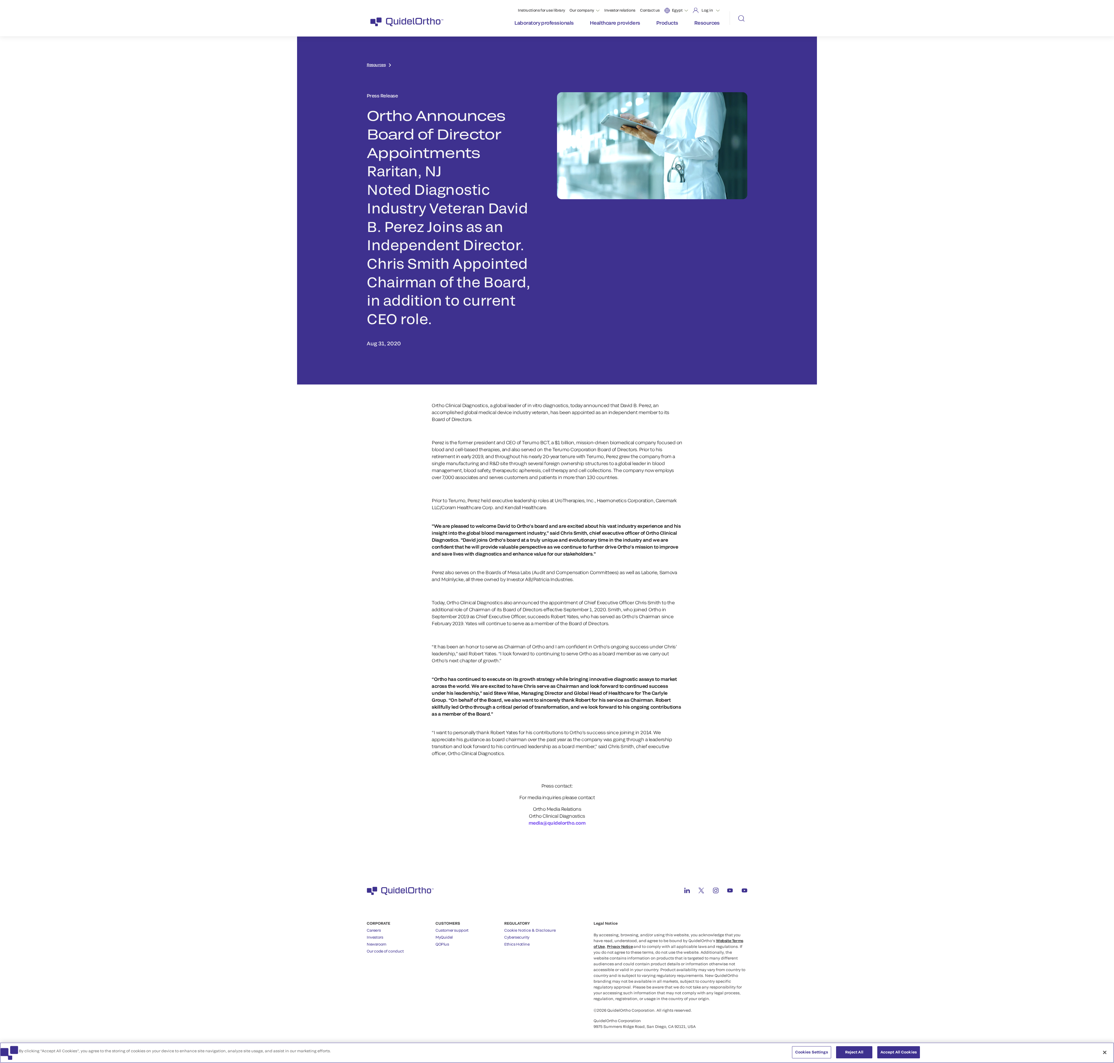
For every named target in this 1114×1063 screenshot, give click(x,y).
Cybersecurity (516, 937)
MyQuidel (444, 937)
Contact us (650, 10)
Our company (581, 10)
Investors (375, 937)
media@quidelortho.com (557, 823)
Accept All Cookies (898, 1052)
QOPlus (442, 944)
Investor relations (619, 10)
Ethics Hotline (517, 944)
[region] (557, 1052)
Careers (374, 930)
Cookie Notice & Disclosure (530, 930)
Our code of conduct (385, 951)
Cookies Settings (811, 1052)
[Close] (1104, 1052)
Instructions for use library (541, 10)
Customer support (452, 930)
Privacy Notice (620, 946)
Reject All (854, 1052)
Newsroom (376, 944)
